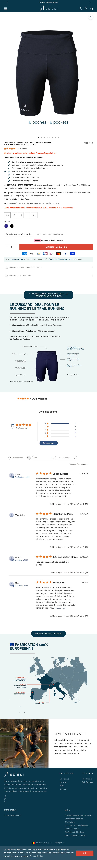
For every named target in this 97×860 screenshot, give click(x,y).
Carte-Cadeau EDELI (12, 815)
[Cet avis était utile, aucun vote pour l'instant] (81, 504)
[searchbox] (17, 458)
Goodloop (25, 199)
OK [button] (84, 853)
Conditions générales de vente (78, 815)
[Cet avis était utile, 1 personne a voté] (81, 616)
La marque (64, 778)
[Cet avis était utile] (81, 547)
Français (58, 843)
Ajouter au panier (56, 247)
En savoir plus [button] (36, 856)
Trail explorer (87, 782)
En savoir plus (60, 608)
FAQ (62, 785)
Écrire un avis (48, 443)
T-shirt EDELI (76, 185)
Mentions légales (72, 828)
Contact (63, 788)
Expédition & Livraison (74, 832)
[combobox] (43, 458)
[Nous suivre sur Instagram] (28, 799)
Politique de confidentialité (76, 825)
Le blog (63, 782)
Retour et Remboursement (75, 835)
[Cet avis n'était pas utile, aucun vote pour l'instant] (86, 504)
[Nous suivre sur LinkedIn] (28, 801)
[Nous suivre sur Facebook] (28, 796)
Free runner (87, 778)
